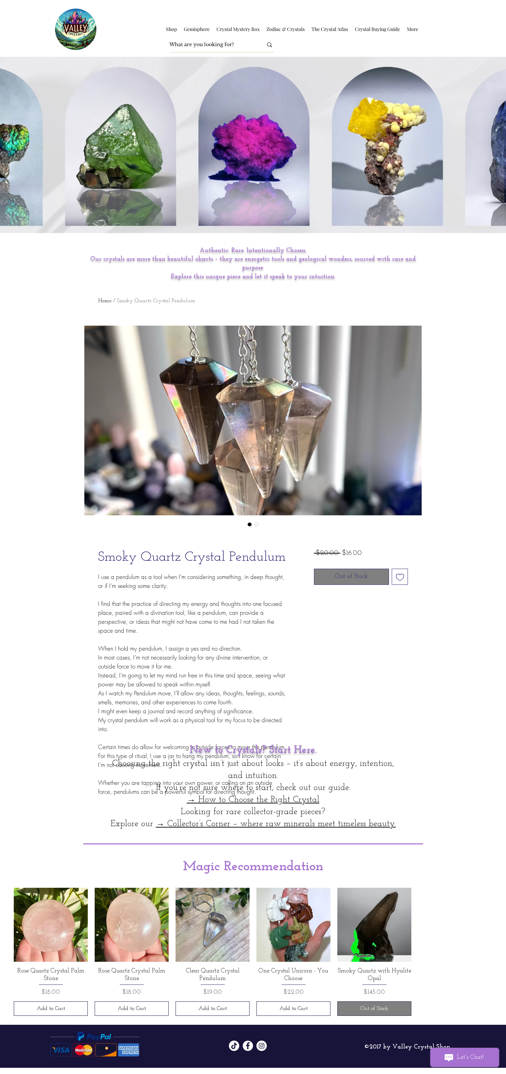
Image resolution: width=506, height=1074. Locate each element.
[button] (171, 29)
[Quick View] (51, 925)
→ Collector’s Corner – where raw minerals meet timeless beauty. (276, 824)
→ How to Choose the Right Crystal (253, 800)
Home (105, 301)
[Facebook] (248, 1046)
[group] (253, 952)
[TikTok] (234, 1046)
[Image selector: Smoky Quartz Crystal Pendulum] (249, 524)
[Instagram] (261, 1046)
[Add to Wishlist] (400, 577)
